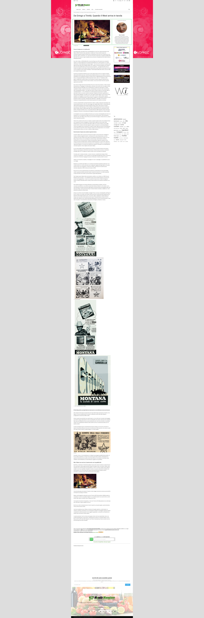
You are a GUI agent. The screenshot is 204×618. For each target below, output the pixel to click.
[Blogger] (114, 0)
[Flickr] (117, 0)
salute (117, 139)
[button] (129, 9)
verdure (121, 141)
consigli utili (116, 124)
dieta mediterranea (116, 128)
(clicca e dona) (95, 532)
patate (125, 133)
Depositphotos (109, 607)
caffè (123, 121)
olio (127, 132)
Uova (118, 141)
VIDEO (92, 9)
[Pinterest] (122, 0)
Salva (87, 524)
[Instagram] (119, 0)
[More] (105, 524)
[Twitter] (126, 0)
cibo (126, 120)
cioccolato (116, 122)
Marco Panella (122, 34)
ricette (116, 137)
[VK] (102, 524)
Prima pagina (78, 9)
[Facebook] (115, 0)
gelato (120, 130)
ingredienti (125, 130)
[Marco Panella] (121, 27)
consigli (124, 122)
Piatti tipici (116, 135)
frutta (127, 128)
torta (125, 139)
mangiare (120, 132)
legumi (115, 132)
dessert (125, 126)
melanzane (124, 132)
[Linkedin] (121, 0)
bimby (121, 121)
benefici (124, 119)
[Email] (95, 524)
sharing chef (122, 139)
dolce (121, 128)
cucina (122, 124)
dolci (124, 128)
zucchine (126, 141)
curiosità (121, 126)
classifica (119, 122)
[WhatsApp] (90, 524)
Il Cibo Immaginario (77, 12)
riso (114, 139)
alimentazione (118, 119)
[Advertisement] (122, 106)
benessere (116, 121)
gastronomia (116, 130)
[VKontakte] (128, 0)
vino (124, 141)
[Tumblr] (124, 0)
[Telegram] (100, 524)
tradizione (115, 141)
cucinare (116, 126)
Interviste (88, 9)
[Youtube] (129, 0)
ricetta (124, 135)
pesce (128, 133)
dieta (128, 126)
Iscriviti (128, 584)
